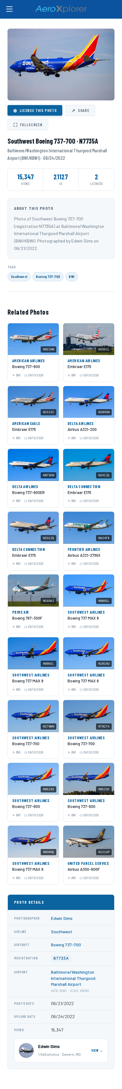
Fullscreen (27, 124)
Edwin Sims (62, 918)
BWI (71, 276)
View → (97, 1050)
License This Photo (35, 110)
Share (80, 110)
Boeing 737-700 (48, 276)
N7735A (61, 958)
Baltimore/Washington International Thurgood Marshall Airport (73, 978)
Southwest (19, 276)
